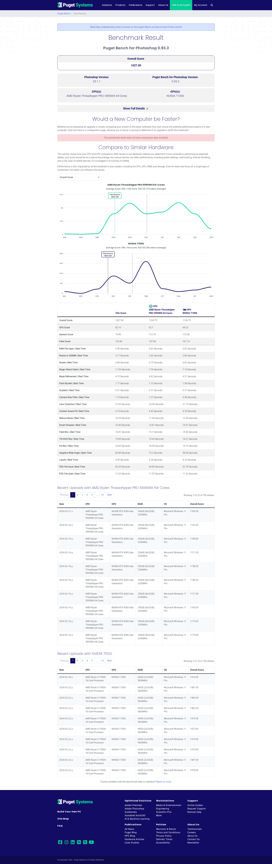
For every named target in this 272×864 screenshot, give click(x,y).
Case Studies (132, 842)
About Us (163, 5)
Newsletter (193, 842)
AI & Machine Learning (137, 819)
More (159, 815)
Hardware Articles (134, 839)
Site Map (63, 818)
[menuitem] (212, 5)
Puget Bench (64, 13)
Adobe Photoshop (134, 808)
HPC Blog (130, 836)
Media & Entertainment (168, 805)
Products (120, 5)
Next (109, 494)
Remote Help (194, 812)
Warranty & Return (166, 829)
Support (150, 5)
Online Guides (195, 805)
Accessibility (163, 842)
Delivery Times (164, 839)
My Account (200, 5)
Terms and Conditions (168, 832)
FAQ (59, 825)
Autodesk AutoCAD (135, 815)
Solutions (107, 5)
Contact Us (193, 839)
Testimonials (194, 829)
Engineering (162, 808)
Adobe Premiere (133, 805)
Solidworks (131, 812)
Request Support (196, 808)
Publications (135, 5)
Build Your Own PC (69, 811)
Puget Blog (131, 832)
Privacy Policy (164, 836)
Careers (191, 832)
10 (102, 494)
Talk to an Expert (181, 5)
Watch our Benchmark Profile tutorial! (163, 27)
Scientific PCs (164, 812)
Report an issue (163, 781)
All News (129, 829)
